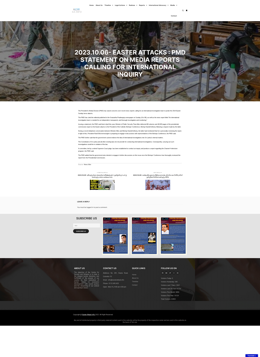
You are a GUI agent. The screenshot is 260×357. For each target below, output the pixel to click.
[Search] (183, 10)
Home (134, 275)
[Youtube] (166, 273)
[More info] (186, 10)
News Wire (87, 164)
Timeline (135, 282)
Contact (134, 285)
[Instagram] (174, 273)
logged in (90, 207)
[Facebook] (162, 273)
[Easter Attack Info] (76, 10)
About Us (135, 278)
